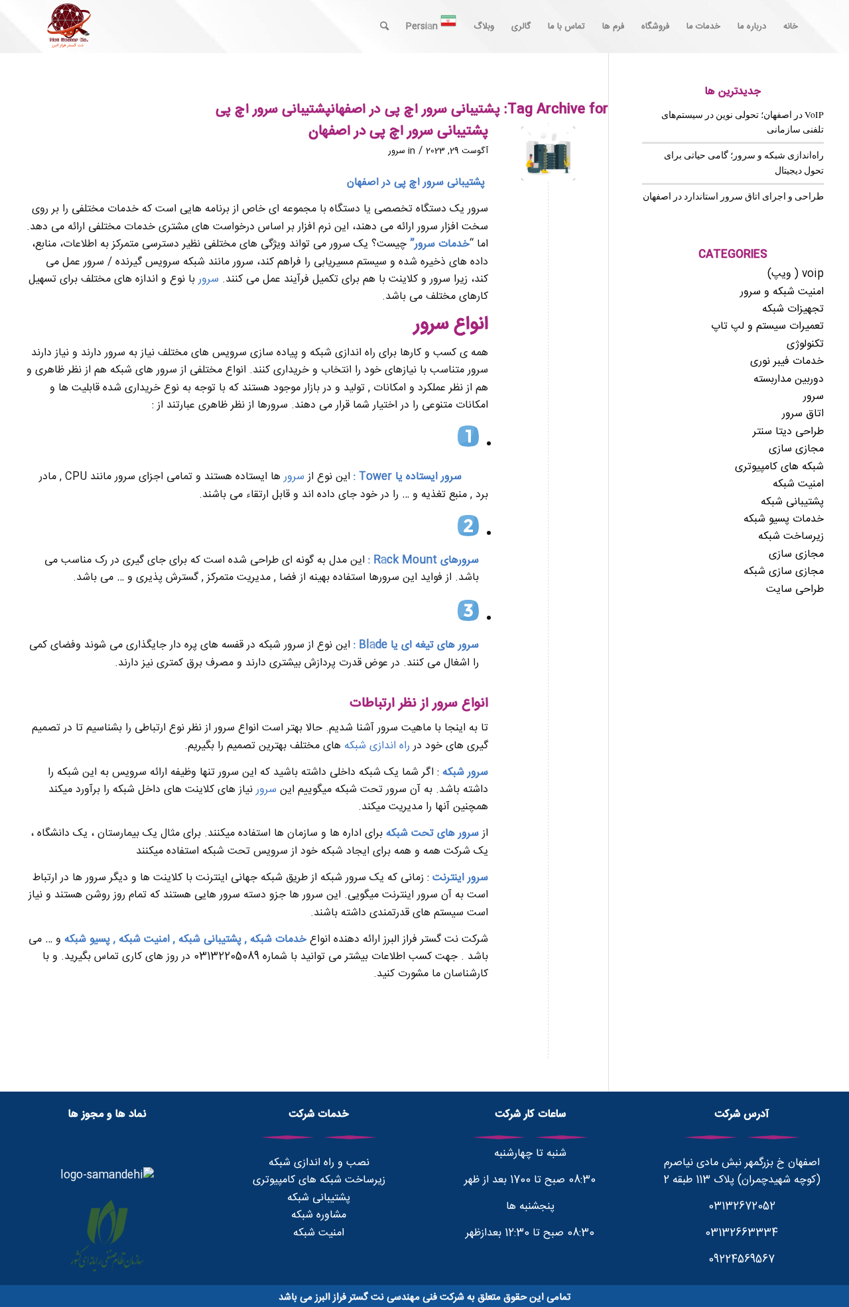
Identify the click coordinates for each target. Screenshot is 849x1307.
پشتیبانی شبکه (208, 939)
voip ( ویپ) (795, 274)
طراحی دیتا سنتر (788, 432)
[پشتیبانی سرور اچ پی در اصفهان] (548, 153)
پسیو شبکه (87, 939)
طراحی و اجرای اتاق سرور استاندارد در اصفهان (733, 196)
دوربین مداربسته (788, 379)
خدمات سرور (442, 244)
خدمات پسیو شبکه (784, 519)
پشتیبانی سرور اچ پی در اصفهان (398, 131)
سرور (396, 151)
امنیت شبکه (144, 939)
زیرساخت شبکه (791, 536)
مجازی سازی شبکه (784, 572)
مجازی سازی (796, 449)
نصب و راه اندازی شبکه (319, 1163)
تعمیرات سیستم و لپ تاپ (767, 326)
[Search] (384, 26)
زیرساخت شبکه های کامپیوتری (319, 1180)
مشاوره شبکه (318, 1215)
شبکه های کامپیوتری (779, 467)
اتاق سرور (803, 414)
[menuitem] (791, 26)
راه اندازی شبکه (377, 746)
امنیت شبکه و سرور (782, 292)
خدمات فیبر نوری (787, 361)
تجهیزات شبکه (793, 309)
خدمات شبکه (278, 939)
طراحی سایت (795, 589)
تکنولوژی (805, 344)
